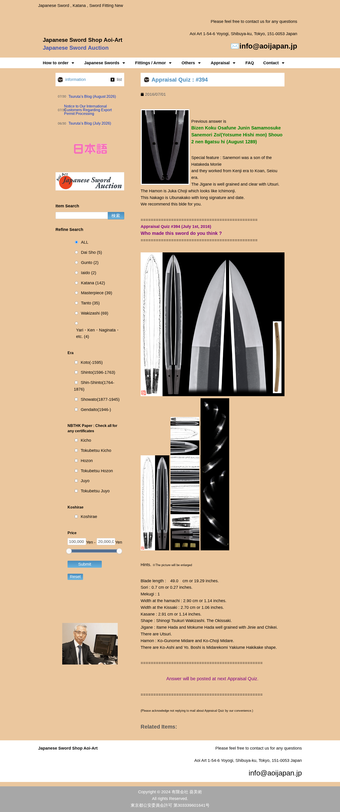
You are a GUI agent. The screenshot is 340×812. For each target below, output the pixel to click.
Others (188, 63)
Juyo (85, 480)
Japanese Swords (101, 63)
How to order (55, 63)
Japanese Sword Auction (76, 48)
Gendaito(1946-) (96, 409)
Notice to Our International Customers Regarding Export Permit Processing (88, 110)
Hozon (87, 460)
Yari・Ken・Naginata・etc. (98, 333)
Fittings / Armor (150, 63)
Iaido (88, 272)
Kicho (86, 440)
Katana (93, 283)
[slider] (69, 551)
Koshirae (89, 516)
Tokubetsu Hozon (97, 471)
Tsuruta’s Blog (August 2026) (92, 96)
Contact (271, 63)
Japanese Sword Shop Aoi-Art (82, 40)
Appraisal (220, 63)
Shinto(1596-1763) (98, 372)
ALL (84, 242)
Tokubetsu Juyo (95, 491)
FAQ (249, 63)
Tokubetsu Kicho (96, 450)
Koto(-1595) (92, 362)
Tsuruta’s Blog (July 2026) (89, 123)
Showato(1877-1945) (100, 399)
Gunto (90, 262)
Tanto (90, 303)
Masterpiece (96, 293)
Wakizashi (94, 313)
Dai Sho (91, 252)
